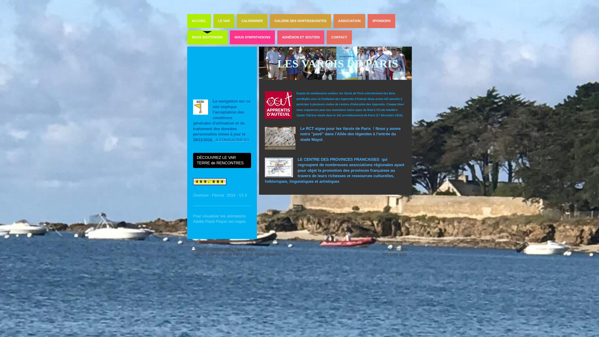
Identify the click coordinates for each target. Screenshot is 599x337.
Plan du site (244, 249)
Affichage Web (394, 254)
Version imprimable (214, 249)
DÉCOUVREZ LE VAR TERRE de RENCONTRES (220, 160)
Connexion (398, 249)
